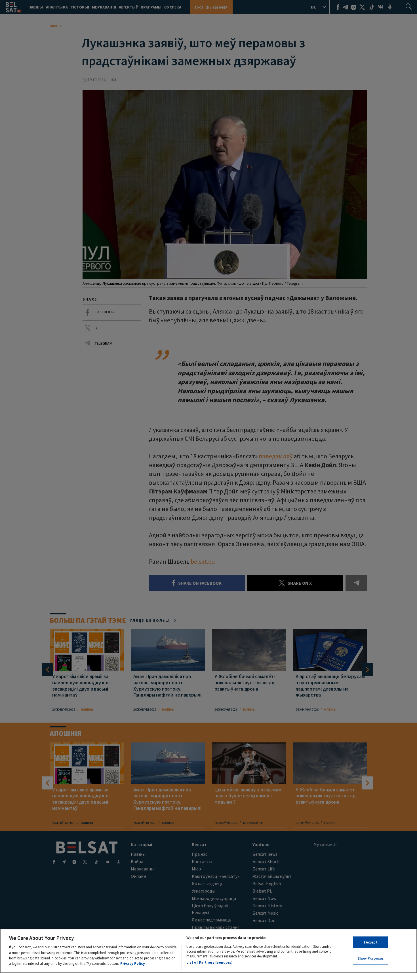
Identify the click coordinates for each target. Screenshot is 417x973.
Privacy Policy (132, 963)
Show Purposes (371, 958)
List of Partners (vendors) (209, 962)
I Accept (371, 942)
